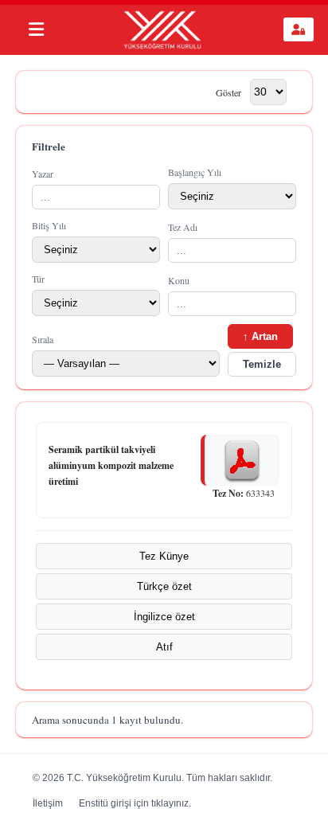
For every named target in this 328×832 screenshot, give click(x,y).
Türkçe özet (164, 586)
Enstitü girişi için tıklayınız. (135, 803)
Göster (228, 91)
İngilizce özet (164, 617)
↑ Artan (260, 336)
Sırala (42, 339)
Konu (178, 280)
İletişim (48, 803)
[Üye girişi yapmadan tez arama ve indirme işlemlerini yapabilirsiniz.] (298, 29)
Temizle (262, 364)
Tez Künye (164, 556)
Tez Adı (182, 227)
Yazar (42, 173)
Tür (38, 278)
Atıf (164, 647)
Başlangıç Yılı (194, 172)
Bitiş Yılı (49, 225)
